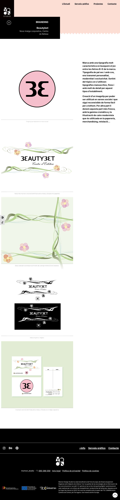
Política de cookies (90, 471)
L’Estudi (66, 4)
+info (82, 448)
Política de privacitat (71, 471)
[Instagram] (4, 448)
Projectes (98, 4)
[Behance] (10, 448)
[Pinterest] (17, 448)
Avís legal (56, 471)
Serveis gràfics (82, 4)
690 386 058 (44, 471)
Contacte (112, 4)
